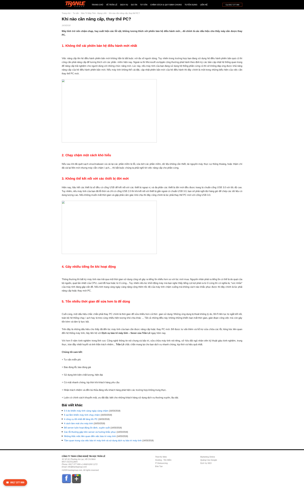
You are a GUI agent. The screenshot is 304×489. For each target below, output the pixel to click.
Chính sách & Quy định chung (166, 5)
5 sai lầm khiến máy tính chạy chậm (82, 415)
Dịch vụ (124, 5)
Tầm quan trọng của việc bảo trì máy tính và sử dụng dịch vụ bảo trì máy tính (103, 440)
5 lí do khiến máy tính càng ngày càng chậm (86, 410)
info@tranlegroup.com (77, 467)
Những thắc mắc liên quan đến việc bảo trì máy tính (90, 436)
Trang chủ (97, 5)
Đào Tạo (159, 466)
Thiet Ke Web (161, 457)
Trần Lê (77, 4)
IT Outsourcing (161, 463)
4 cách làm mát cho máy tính (78, 423)
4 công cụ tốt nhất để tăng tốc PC (81, 419)
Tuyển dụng (191, 5)
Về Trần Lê (111, 5)
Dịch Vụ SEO (206, 463)
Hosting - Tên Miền (163, 460)
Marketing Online (207, 457)
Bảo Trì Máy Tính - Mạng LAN (94, 13)
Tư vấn (143, 5)
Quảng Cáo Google (208, 460)
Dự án (134, 5)
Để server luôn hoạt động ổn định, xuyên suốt (87, 427)
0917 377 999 (15, 482)
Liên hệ (204, 5)
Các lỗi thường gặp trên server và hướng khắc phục (90, 432)
